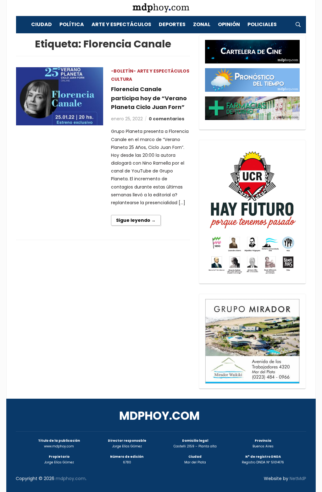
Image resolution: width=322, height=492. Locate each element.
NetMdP (298, 478)
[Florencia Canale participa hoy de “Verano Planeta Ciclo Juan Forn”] (59, 96)
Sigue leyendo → (136, 220)
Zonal (201, 24)
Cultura (121, 79)
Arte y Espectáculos (121, 24)
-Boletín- (123, 71)
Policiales (262, 24)
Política (71, 24)
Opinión (229, 24)
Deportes (172, 24)
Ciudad (41, 24)
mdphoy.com (159, 416)
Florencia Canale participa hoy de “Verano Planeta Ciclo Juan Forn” (149, 98)
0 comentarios (166, 119)
